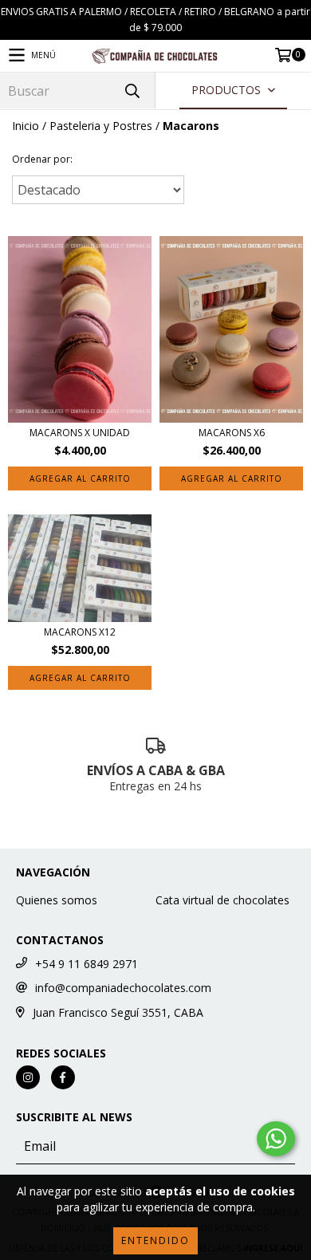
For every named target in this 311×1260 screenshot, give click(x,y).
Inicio (25, 125)
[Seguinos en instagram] (28, 1077)
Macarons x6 (232, 433)
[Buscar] (132, 90)
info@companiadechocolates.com (123, 987)
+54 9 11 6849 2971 (86, 963)
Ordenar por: (42, 159)
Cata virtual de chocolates (222, 900)
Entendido (155, 1240)
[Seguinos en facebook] (63, 1077)
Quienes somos (56, 900)
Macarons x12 (80, 632)
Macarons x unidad (80, 433)
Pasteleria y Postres (100, 125)
